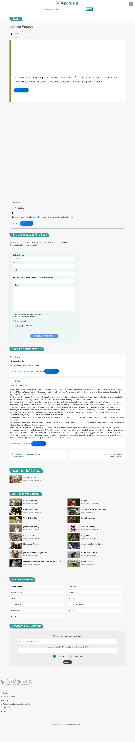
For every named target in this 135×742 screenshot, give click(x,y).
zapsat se (60, 656)
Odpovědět (21, 90)
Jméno (15, 262)
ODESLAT (67, 662)
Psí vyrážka (28, 535)
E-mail (15, 270)
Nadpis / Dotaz (18, 255)
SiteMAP (6, 708)
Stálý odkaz (14, 223)
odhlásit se (77, 656)
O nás (5, 693)
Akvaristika (15, 610)
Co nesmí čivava (30, 509)
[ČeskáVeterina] (67, 5)
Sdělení (15, 285)
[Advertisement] (68, 55)
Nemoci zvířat (16, 592)
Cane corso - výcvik (90, 553)
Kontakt (72, 610)
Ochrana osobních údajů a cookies (17, 704)
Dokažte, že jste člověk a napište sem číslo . (33, 277)
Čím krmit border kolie (92, 544)
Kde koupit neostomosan (113, 454)
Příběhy (72, 598)
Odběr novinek (9, 697)
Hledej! (89, 9)
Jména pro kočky (31, 527)
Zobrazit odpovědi (28, 371)
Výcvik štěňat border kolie (93, 509)
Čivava (84, 501)
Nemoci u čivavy (31, 544)
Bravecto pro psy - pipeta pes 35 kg (26, 454)
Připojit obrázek (19, 321)
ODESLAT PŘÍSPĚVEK (44, 336)
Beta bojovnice (88, 518)
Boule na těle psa (89, 527)
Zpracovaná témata (76, 604)
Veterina (14, 616)
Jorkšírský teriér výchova (35, 553)
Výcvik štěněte (30, 518)
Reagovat (26, 223)
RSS (4, 711)
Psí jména (85, 535)
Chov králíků (16, 604)
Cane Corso (86, 561)
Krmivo (72, 592)
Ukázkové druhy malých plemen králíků (42, 561)
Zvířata (13, 598)
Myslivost (72, 587)
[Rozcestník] (131, 4)
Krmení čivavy (30, 501)
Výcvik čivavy (16, 357)
